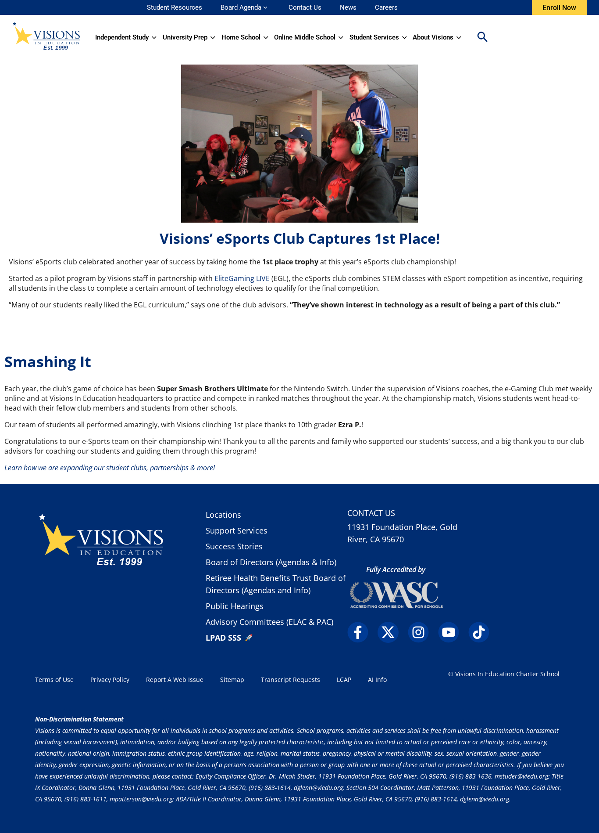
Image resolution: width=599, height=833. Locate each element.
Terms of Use (54, 679)
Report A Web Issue (174, 679)
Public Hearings (235, 606)
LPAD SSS (223, 637)
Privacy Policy (109, 679)
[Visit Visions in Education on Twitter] (392, 632)
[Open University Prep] (213, 37)
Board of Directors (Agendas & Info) (271, 562)
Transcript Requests (290, 679)
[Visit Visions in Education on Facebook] (361, 632)
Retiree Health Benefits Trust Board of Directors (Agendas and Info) (276, 584)
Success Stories (234, 546)
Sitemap (232, 679)
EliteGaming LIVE (242, 278)
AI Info (377, 679)
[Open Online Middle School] (341, 37)
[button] (482, 37)
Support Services (236, 530)
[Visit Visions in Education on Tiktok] (482, 632)
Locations (223, 514)
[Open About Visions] (459, 37)
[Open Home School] (266, 37)
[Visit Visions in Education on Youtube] (452, 632)
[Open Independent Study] (154, 37)
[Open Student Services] (404, 37)
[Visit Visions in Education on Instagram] (422, 632)
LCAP (344, 679)
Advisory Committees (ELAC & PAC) (269, 622)
